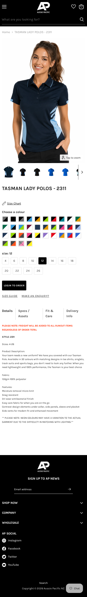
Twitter (12, 556)
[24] (28, 275)
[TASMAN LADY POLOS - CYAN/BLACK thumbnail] (51, 171)
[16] (62, 265)
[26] (39, 275)
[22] (18, 275)
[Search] (81, 19)
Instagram (14, 540)
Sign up (69, 489)
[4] (6, 265)
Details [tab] (7, 311)
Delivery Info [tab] (72, 313)
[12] (43, 265)
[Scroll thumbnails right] (81, 172)
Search (43, 582)
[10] (33, 265)
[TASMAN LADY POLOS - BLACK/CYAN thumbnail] (22, 171)
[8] (24, 265)
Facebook (14, 548)
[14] (52, 265)
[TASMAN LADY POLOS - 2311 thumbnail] (8, 171)
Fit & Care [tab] (49, 313)
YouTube (13, 565)
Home (6, 32)
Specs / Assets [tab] (24, 313)
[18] (72, 265)
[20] (7, 275)
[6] (15, 265)
